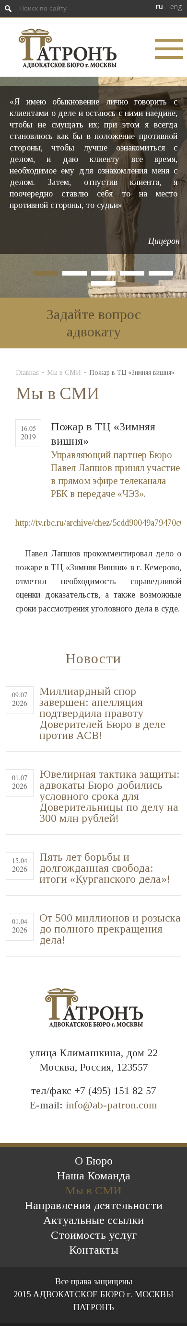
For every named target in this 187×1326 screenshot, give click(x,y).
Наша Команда (93, 1175)
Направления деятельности (93, 1205)
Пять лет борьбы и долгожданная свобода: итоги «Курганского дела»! (104, 868)
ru (159, 6)
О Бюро (94, 1160)
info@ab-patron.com (111, 1105)
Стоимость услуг (94, 1235)
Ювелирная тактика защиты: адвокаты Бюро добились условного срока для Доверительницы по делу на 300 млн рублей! (109, 796)
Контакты (93, 1250)
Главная (27, 372)
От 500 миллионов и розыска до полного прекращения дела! (110, 929)
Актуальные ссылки (93, 1220)
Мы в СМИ (64, 372)
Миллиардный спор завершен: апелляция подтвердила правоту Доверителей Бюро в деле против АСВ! (102, 713)
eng (176, 6)
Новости (93, 658)
